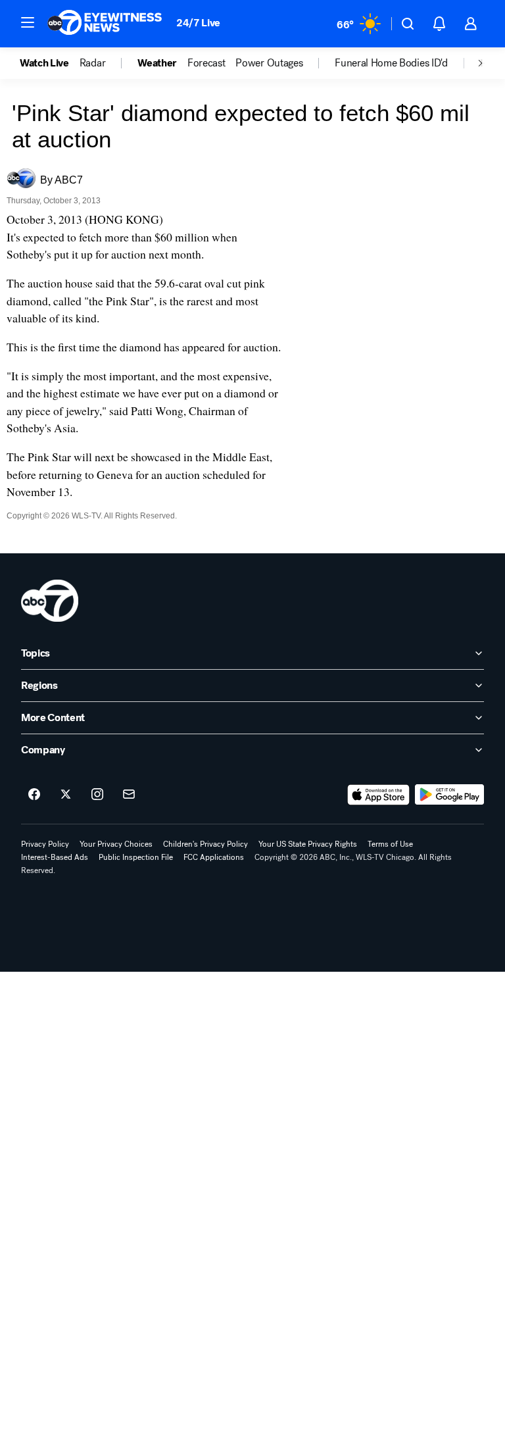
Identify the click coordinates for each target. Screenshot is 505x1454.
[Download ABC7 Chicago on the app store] (378, 794)
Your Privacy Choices (116, 844)
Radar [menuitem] (92, 63)
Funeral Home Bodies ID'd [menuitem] (391, 63)
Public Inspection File (136, 857)
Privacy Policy (45, 844)
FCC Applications (213, 857)
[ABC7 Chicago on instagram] (97, 795)
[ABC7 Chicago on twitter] (66, 795)
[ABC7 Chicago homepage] (105, 23)
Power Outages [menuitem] (268, 63)
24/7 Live (198, 23)
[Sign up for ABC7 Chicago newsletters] (129, 795)
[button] (27, 22)
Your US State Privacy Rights (307, 844)
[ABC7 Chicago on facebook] (34, 795)
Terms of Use (390, 844)
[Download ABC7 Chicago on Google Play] (449, 794)
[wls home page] (49, 601)
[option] (50, 63)
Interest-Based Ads (54, 857)
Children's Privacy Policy (205, 844)
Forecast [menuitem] (206, 63)
